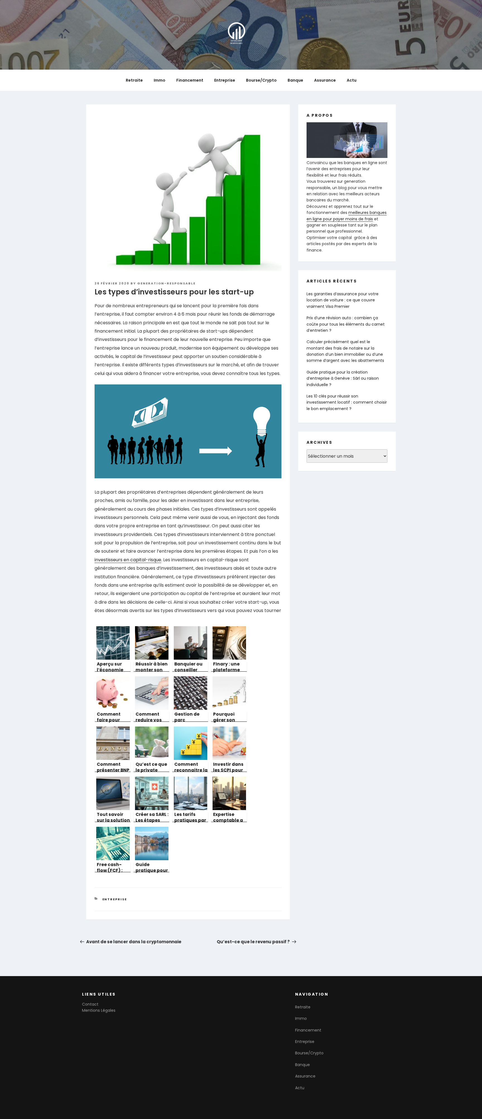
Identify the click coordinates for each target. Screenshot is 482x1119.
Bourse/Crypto (261, 80)
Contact (90, 1004)
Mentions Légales (98, 1010)
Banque (295, 80)
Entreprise (224, 80)
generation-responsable (166, 283)
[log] (347, 187)
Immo (159, 80)
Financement (189, 80)
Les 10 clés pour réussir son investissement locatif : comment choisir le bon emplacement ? (347, 402)
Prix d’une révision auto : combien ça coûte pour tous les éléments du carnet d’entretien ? (346, 324)
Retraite (134, 80)
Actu (351, 80)
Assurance (325, 80)
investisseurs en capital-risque (128, 560)
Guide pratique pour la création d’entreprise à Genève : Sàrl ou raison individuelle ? (343, 378)
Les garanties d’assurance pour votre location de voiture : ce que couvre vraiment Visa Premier (343, 300)
